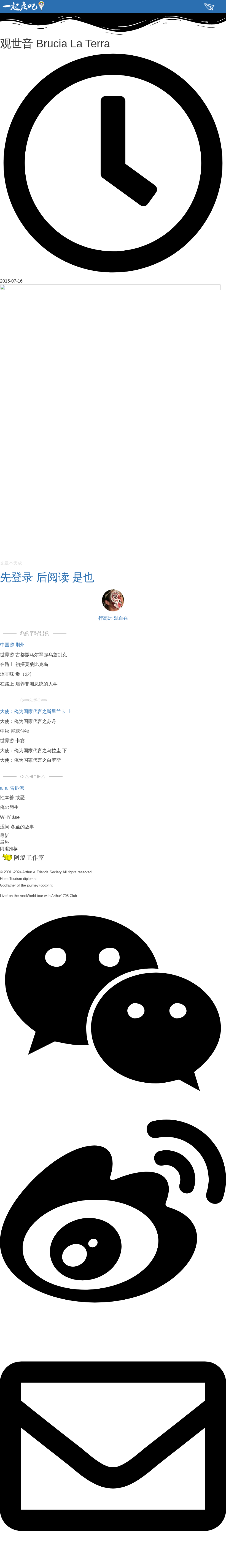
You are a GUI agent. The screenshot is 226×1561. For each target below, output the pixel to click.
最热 (4, 842)
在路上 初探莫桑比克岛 (24, 664)
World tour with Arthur (44, 896)
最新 (4, 835)
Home (4, 879)
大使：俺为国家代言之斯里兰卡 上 (36, 711)
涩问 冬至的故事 (17, 827)
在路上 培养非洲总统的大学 (29, 684)
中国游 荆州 (12, 644)
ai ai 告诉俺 (12, 788)
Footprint (46, 885)
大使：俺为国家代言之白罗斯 (30, 760)
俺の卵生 (9, 807)
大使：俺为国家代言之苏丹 (28, 721)
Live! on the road (13, 896)
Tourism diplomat (23, 879)
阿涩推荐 (9, 848)
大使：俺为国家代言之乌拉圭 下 (33, 750)
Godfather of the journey (19, 885)
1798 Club (69, 896)
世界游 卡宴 (12, 740)
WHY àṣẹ (10, 817)
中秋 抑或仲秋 (14, 731)
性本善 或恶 (12, 797)
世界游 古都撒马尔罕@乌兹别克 (33, 654)
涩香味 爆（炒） (17, 674)
